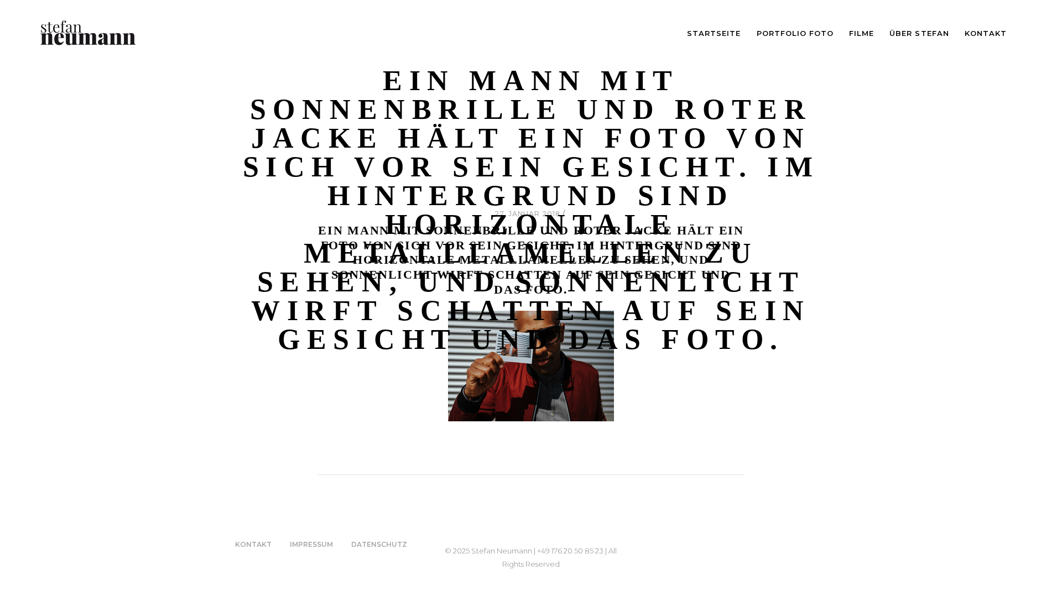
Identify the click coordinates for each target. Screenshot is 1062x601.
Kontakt (253, 544)
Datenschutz (379, 544)
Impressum (311, 544)
